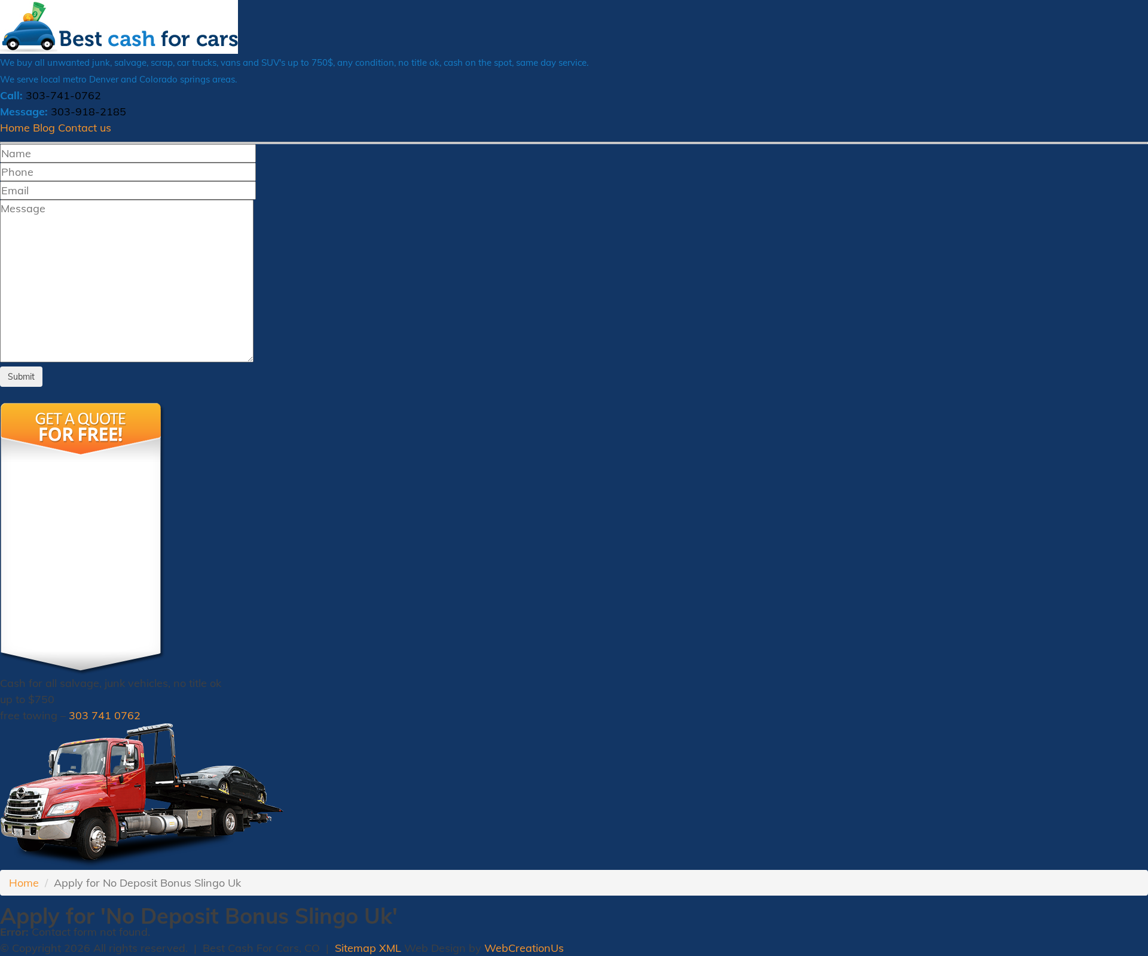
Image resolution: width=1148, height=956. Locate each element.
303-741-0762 (63, 95)
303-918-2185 (88, 111)
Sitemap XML (368, 948)
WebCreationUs (524, 948)
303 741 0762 (105, 715)
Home (15, 128)
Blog (44, 128)
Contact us (84, 128)
